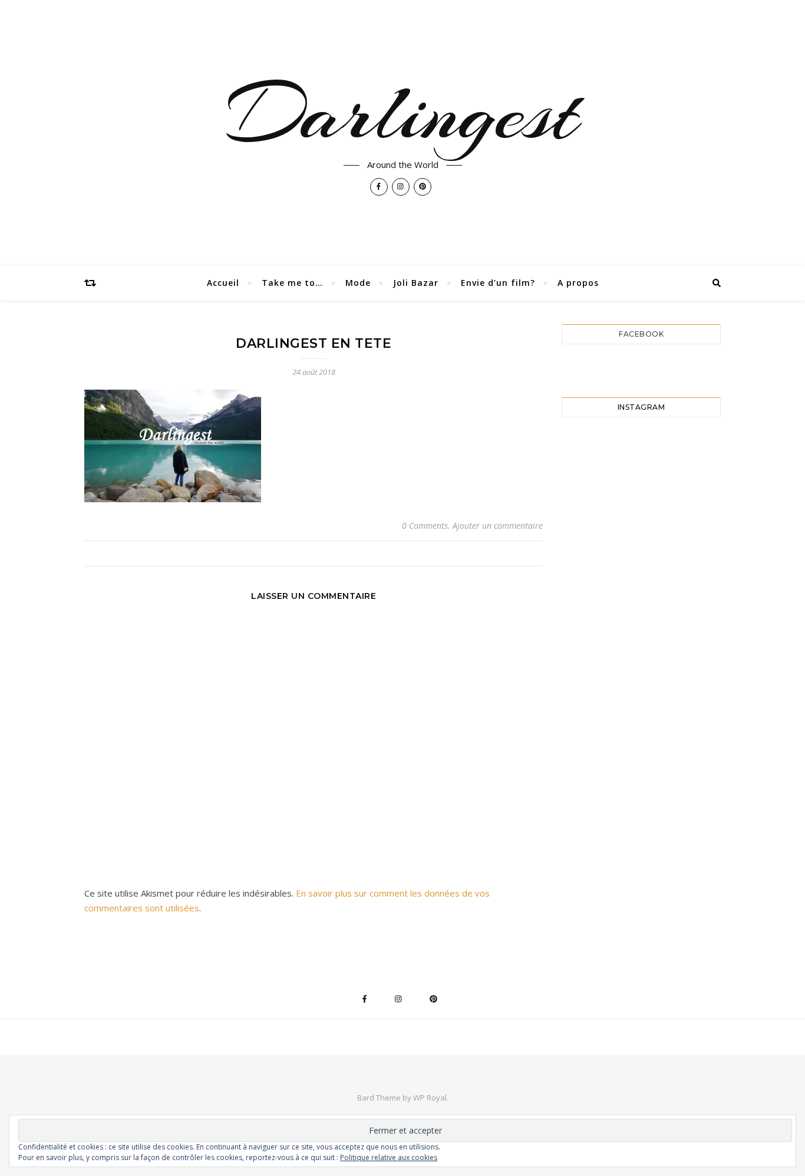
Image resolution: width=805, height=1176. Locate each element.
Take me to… (292, 282)
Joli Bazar (415, 282)
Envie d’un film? (498, 282)
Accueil (223, 282)
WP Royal (430, 1097)
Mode (358, 282)
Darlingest (402, 113)
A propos (578, 282)
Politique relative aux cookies (388, 1157)
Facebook (641, 334)
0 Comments (425, 525)
